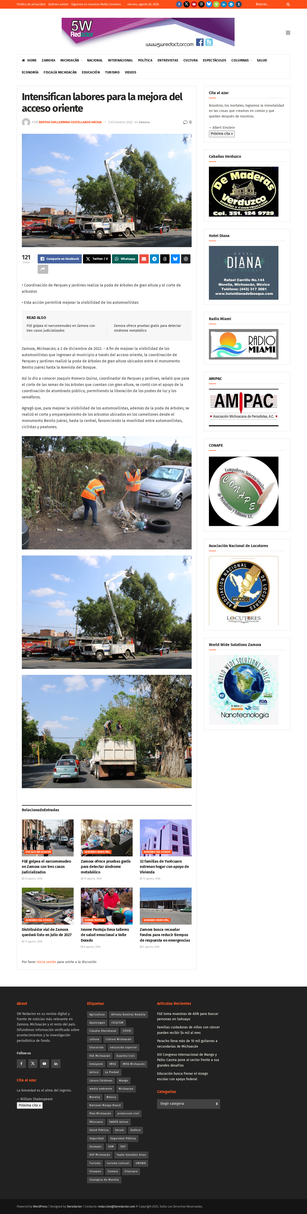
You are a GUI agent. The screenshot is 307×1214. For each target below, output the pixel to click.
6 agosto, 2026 (150, 946)
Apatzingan (97, 1022)
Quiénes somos (58, 4)
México (111, 1097)
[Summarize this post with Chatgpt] (185, 258)
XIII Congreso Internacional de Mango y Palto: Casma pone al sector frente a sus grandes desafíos (188, 1060)
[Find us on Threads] (201, 4)
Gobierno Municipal (97, 852)
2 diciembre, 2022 (120, 122)
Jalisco (94, 1072)
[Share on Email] (144, 258)
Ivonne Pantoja (94, 920)
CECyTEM (118, 1022)
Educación (91, 72)
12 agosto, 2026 (151, 878)
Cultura (190, 60)
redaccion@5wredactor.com (116, 1206)
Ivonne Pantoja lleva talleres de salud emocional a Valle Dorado (105, 935)
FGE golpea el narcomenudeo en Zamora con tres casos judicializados (46, 866)
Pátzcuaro (96, 1121)
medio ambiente (100, 1088)
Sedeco (135, 1130)
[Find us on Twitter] (186, 4)
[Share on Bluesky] (175, 258)
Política (145, 60)
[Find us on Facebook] (179, 4)
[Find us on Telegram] (231, 4)
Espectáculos (214, 60)
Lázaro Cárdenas (100, 1080)
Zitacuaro (131, 1171)
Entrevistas (168, 60)
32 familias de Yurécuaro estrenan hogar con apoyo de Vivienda (164, 866)
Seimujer (95, 1146)
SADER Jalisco (118, 1121)
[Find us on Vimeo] (216, 4)
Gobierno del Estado (157, 852)
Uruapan (95, 1171)
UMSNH (141, 1163)
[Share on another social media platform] (43, 269)
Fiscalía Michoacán (60, 72)
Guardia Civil (126, 1055)
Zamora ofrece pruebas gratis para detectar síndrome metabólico (106, 866)
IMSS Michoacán (134, 1064)
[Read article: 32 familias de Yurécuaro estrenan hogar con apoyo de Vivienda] (166, 837)
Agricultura (97, 1014)
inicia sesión (46, 962)
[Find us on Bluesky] (209, 4)
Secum (119, 1130)
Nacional (95, 60)
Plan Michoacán (100, 1113)
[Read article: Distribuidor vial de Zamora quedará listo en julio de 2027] (48, 906)
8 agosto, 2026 (91, 946)
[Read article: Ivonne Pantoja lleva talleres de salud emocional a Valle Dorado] (107, 906)
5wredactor (74, 1206)
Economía (30, 72)
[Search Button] (287, 4)
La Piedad (112, 1072)
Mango (123, 1080)
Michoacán (69, 60)
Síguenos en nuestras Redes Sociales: (96, 4)
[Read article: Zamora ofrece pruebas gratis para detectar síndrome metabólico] (107, 837)
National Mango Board (105, 1105)
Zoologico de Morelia (104, 1179)
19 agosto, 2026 (92, 878)
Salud (262, 60)
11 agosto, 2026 (33, 941)
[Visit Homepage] (148, 33)
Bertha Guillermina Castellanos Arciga (70, 122)
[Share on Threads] (165, 258)
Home (31, 60)
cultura (94, 1039)
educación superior (123, 1047)
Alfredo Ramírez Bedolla (128, 1014)
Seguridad (96, 1138)
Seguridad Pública (123, 1138)
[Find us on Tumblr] (239, 4)
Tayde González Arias (131, 1154)
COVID (127, 1030)
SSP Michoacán (99, 1154)
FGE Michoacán (99, 1055)
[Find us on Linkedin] (55, 1063)
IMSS (112, 1064)
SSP (122, 1146)
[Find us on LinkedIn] (224, 4)
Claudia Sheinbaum (102, 1030)
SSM (111, 1146)
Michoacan (126, 1088)
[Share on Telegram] (154, 258)
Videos (130, 72)
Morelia (94, 1097)
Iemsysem (96, 1064)
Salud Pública (99, 1130)
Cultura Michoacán (118, 1039)
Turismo (112, 72)
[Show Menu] (288, 32)
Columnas (240, 60)
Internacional (120, 60)
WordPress (40, 1206)
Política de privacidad (31, 4)
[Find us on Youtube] (194, 4)
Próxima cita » (222, 134)
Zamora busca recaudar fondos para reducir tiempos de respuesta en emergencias (165, 935)
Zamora (48, 60)
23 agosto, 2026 (33, 878)
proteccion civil (128, 1113)
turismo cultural (118, 1163)
